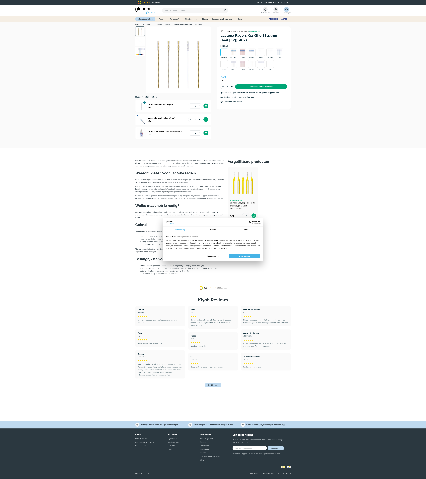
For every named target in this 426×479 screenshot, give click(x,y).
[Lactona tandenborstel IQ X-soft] (141, 119)
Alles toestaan (244, 256)
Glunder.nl (145, 473)
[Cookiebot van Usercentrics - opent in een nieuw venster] (250, 222)
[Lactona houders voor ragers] (141, 106)
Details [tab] (213, 230)
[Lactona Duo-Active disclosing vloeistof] (141, 133)
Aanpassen (211, 256)
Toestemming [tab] (179, 230)
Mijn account (255, 473)
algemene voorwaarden (271, 454)
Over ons (259, 2)
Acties (286, 2)
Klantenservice (270, 2)
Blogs (280, 2)
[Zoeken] (225, 10)
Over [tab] (246, 230)
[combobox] (195, 10)
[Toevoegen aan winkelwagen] (205, 106)
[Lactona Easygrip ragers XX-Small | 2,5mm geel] (243, 182)
